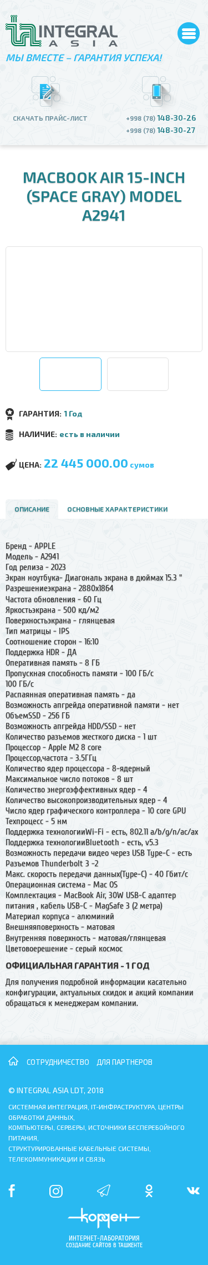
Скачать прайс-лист (50, 118)
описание (31, 509)
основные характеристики (117, 509)
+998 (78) (161, 118)
